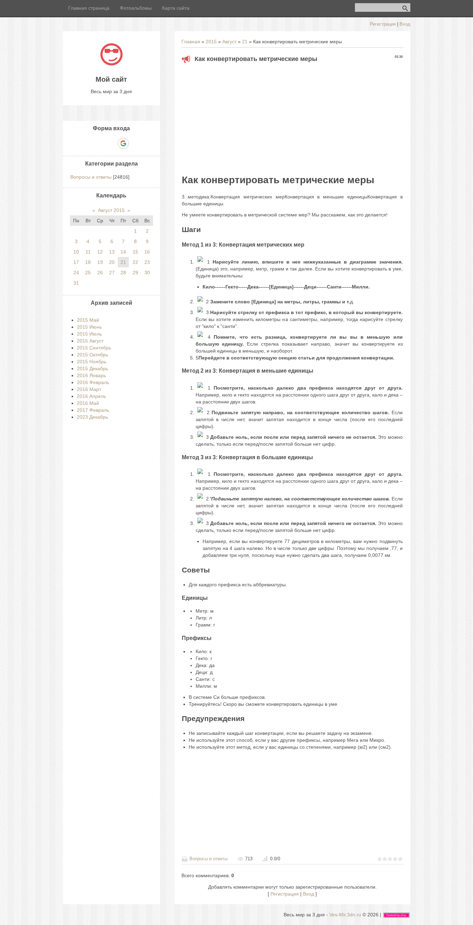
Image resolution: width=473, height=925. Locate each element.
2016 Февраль (93, 382)
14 (123, 252)
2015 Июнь (89, 327)
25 (88, 272)
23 (147, 262)
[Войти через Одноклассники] (135, 143)
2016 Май (88, 403)
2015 (211, 41)
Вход (405, 24)
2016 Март (89, 389)
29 (135, 272)
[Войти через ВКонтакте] (99, 143)
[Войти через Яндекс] (111, 143)
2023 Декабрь (92, 417)
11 (88, 252)
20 (112, 262)
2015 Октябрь (92, 354)
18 (88, 262)
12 (100, 252)
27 (112, 272)
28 (123, 272)
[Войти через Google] (123, 143)
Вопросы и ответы (208, 858)
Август (229, 41)
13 (112, 252)
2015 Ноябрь (91, 361)
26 (100, 272)
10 (76, 252)
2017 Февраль (93, 410)
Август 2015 (111, 210)
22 (135, 262)
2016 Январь (91, 375)
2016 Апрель (91, 396)
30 (147, 272)
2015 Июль (89, 334)
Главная (190, 41)
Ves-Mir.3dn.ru (345, 914)
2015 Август (90, 341)
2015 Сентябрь (94, 347)
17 (76, 262)
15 (135, 252)
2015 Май (88, 320)
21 (245, 41)
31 (76, 283)
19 (100, 262)
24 (76, 272)
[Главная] (111, 63)
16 (147, 252)
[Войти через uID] (87, 143)
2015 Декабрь (92, 368)
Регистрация (383, 24)
